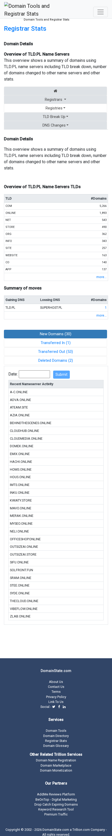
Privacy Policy (56, 697)
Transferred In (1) (56, 342)
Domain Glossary (56, 746)
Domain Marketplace (56, 765)
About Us (56, 682)
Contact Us (56, 687)
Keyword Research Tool (56, 809)
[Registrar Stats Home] (55, 91)
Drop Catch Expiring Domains (56, 804)
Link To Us (56, 702)
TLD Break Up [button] (54, 116)
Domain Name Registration (56, 760)
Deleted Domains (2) (55, 360)
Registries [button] (54, 108)
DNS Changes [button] (54, 125)
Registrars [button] (53, 99)
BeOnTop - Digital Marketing (56, 799)
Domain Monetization (56, 770)
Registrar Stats (25, 28)
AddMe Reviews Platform (56, 794)
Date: (13, 374)
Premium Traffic (56, 814)
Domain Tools (56, 731)
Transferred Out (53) (55, 351)
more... (101, 277)
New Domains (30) (55, 334)
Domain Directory (56, 736)
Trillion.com (81, 830)
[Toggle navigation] (100, 12)
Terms (56, 692)
